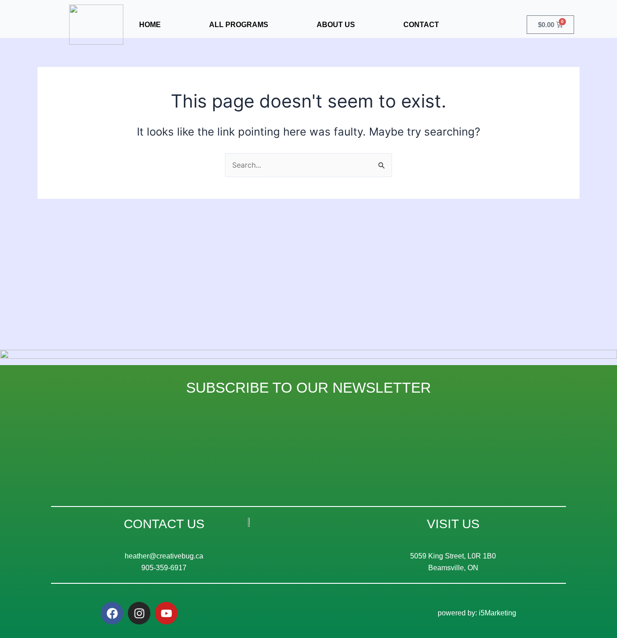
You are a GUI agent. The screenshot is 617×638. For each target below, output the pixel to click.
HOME (150, 24)
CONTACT (421, 24)
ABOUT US (336, 24)
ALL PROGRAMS (238, 24)
